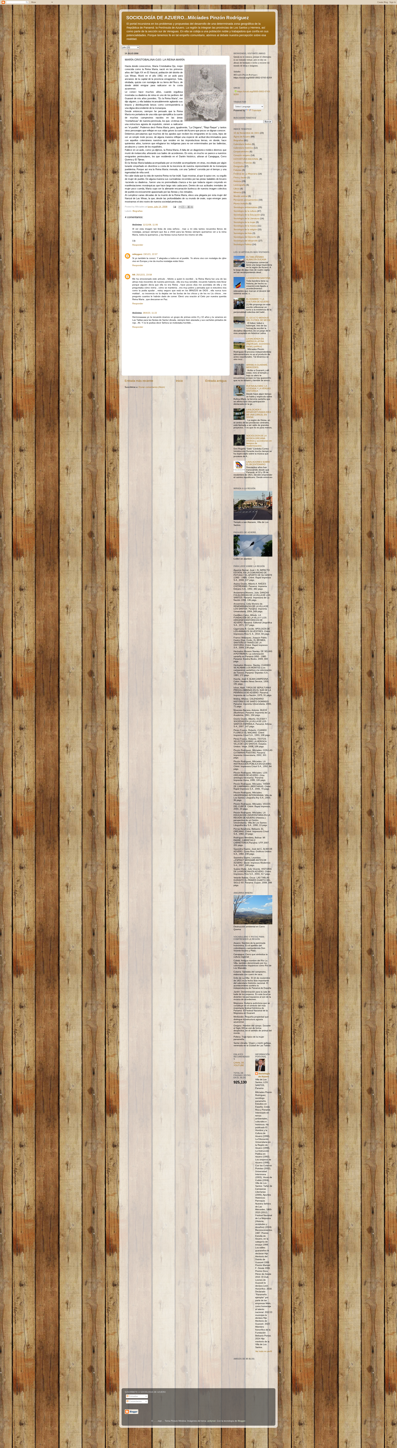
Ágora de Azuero (242, 137)
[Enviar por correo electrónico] (180, 206)
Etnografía (239, 166)
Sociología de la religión (245, 229)
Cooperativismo (241, 151)
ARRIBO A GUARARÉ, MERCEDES (257, 366)
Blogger (241, 1421)
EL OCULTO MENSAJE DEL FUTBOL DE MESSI (258, 319)
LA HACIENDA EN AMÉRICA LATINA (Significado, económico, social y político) (258, 343)
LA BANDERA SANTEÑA (258, 278)
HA (133, 275)
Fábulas (237, 170)
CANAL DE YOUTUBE (239, 1064)
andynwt (211, 1421)
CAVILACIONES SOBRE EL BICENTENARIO (258, 463)
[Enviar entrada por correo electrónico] (174, 207)
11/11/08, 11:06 (150, 225)
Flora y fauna (240, 177)
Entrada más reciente (139, 380)
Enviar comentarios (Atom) (152, 387)
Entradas (133, 1396)
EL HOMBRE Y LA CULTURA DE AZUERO (257, 300)
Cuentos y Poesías (243, 163)
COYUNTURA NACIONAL (246, 159)
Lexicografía (240, 185)
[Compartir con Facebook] (188, 206)
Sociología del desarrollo (246, 241)
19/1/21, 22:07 (150, 254)
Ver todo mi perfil (263, 1351)
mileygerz (137, 254)
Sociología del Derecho (245, 237)
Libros (237, 189)
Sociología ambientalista (245, 207)
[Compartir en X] (185, 206)
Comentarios (135, 1401)
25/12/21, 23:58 (144, 275)
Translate (256, 110)
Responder (137, 245)
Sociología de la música (245, 226)
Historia (237, 181)
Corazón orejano (242, 155)
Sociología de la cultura (245, 211)
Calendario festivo (242, 144)
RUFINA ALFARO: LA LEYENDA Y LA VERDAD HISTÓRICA (258, 388)
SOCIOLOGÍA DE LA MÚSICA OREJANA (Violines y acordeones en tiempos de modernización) (259, 441)
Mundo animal (241, 196)
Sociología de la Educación (247, 215)
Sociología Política (243, 244)
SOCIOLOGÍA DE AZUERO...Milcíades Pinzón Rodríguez (187, 17)
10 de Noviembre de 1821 (246, 133)
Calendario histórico (243, 148)
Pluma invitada (241, 203)
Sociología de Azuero (264, 1075)
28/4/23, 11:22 (150, 313)
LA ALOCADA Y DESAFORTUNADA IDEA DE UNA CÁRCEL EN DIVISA (258, 413)
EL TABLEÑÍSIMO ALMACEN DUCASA (256, 258)
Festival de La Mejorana (245, 174)
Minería (237, 192)
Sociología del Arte (243, 233)
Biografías (138, 211)
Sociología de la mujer (244, 222)
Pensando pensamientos (246, 200)
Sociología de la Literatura (246, 218)
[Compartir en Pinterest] (191, 206)
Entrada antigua (216, 380)
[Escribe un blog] (183, 206)
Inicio (179, 380)
